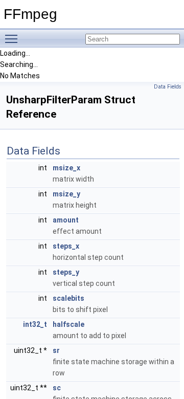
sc (57, 388)
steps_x (66, 246)
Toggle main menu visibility (13, 38)
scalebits (68, 298)
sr (56, 350)
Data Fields (167, 86)
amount (66, 220)
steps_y (66, 272)
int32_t (35, 324)
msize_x (66, 168)
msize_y (66, 194)
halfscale (68, 324)
